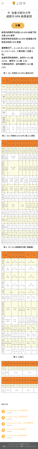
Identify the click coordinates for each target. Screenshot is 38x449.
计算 (17, 25)
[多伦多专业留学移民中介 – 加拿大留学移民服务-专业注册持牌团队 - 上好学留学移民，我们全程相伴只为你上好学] (19, 3)
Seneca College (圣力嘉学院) (16, 429)
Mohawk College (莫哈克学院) (17, 435)
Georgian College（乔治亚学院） (18, 411)
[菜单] (2, 3)
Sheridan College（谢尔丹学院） (18, 417)
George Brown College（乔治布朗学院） (20, 423)
